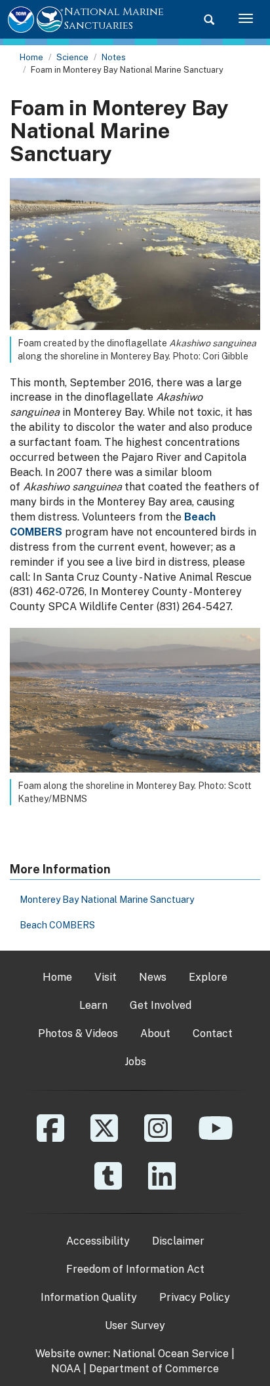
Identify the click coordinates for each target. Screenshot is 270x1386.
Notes (114, 57)
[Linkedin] (162, 1185)
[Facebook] (50, 1137)
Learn (93, 1005)
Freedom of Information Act (135, 1269)
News (152, 977)
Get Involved (160, 1005)
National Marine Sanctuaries (114, 19)
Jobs (135, 1061)
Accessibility (98, 1241)
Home (31, 57)
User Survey (135, 1325)
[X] (104, 1137)
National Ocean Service (171, 1353)
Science (72, 57)
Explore (208, 977)
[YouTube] (216, 1137)
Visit (105, 977)
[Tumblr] (108, 1185)
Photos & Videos (78, 1033)
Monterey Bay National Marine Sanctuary (107, 899)
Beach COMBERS (57, 925)
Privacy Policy (194, 1297)
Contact (213, 1033)
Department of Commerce (154, 1368)
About (155, 1033)
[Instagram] (158, 1137)
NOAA (66, 1368)
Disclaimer (178, 1241)
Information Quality (89, 1297)
